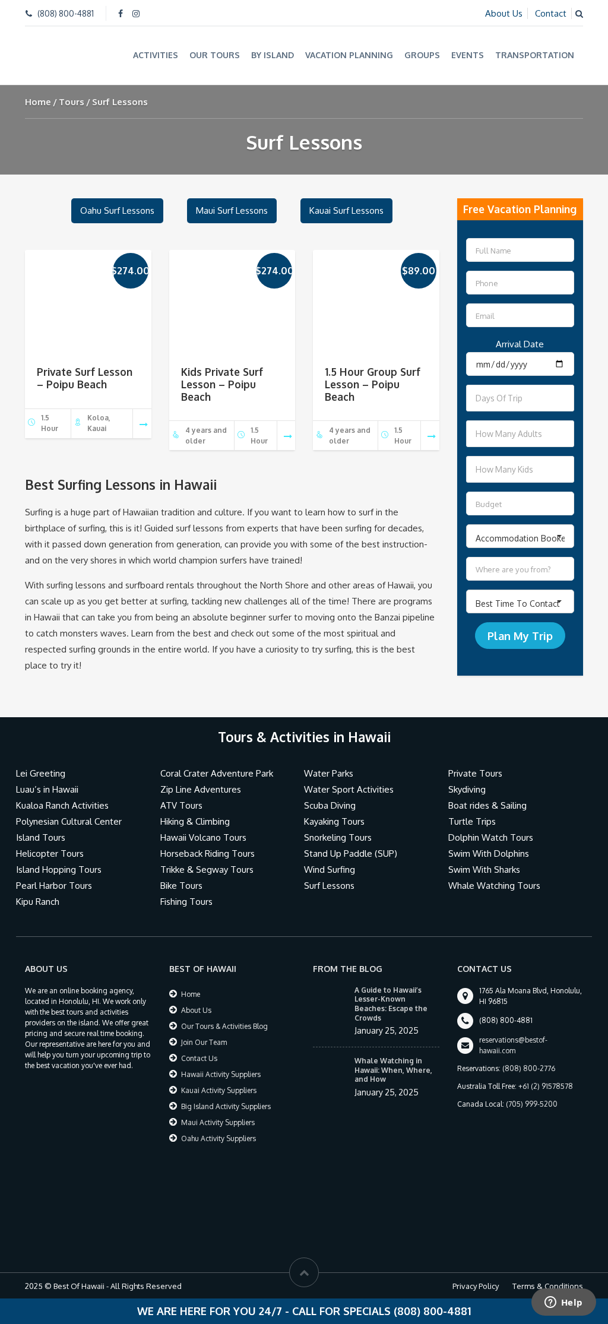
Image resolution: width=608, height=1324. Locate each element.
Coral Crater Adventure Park (216, 773)
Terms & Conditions (547, 1286)
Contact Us (199, 1058)
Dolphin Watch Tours (490, 837)
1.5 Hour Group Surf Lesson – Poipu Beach (372, 384)
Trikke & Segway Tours (207, 869)
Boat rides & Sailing (487, 805)
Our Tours (214, 55)
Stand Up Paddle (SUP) (350, 853)
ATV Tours (181, 805)
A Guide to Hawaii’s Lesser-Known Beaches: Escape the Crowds (391, 1004)
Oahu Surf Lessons (117, 210)
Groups (422, 55)
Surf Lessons (329, 885)
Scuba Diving (330, 805)
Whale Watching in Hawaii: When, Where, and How (393, 1070)
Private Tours (475, 773)
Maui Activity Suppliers (218, 1122)
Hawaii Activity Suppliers (221, 1074)
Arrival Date (520, 344)
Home (38, 101)
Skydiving (467, 789)
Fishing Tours (186, 901)
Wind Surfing (329, 869)
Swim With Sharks (484, 869)
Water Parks (328, 773)
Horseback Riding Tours (207, 853)
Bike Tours (181, 885)
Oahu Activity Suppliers (218, 1138)
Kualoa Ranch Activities (62, 805)
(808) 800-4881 (65, 13)
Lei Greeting (40, 773)
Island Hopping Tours (59, 869)
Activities (155, 55)
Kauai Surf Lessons (346, 210)
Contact (550, 13)
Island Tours (40, 837)
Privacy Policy (475, 1286)
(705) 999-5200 (532, 1104)
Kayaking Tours (334, 821)
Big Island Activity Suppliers (226, 1106)
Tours (71, 101)
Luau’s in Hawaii (47, 789)
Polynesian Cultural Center (69, 821)
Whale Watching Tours (494, 885)
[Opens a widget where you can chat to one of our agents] (563, 1303)
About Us (503, 13)
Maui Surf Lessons (232, 210)
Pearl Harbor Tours (54, 885)
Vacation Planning (349, 55)
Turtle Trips (472, 821)
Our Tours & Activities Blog (224, 1026)
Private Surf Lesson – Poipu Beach (84, 378)
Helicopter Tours (50, 853)
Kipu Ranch (37, 901)
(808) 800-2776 (528, 1068)
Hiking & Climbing (195, 821)
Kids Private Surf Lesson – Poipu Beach (222, 384)
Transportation (534, 55)
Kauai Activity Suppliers (218, 1090)
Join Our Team (204, 1042)
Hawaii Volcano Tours (203, 837)
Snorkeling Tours (338, 837)
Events (467, 55)
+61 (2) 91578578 (545, 1086)
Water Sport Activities (349, 789)
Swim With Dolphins (488, 853)
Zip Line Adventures (200, 789)
